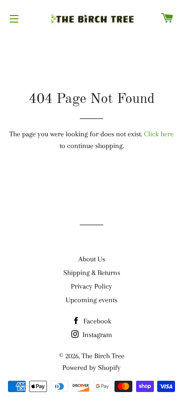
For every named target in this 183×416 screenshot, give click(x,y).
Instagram (96, 334)
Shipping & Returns (91, 272)
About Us (91, 259)
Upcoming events (91, 300)
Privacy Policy (91, 286)
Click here (159, 134)
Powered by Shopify (91, 367)
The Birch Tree (103, 356)
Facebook (96, 321)
